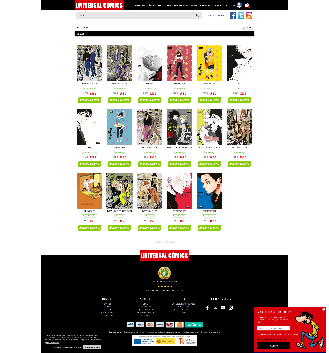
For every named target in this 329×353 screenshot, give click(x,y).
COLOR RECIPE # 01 (209, 211)
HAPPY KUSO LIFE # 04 (149, 147)
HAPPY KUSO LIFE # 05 (119, 83)
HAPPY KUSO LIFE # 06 (89, 83)
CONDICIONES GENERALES (183, 304)
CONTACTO (217, 5)
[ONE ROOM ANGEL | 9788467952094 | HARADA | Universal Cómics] (89, 191)
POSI (239, 83)
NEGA (89, 147)
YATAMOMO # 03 (179, 83)
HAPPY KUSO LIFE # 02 (149, 211)
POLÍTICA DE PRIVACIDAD (183, 309)
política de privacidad (291, 334)
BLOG (145, 304)
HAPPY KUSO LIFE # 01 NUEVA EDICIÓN (119, 211)
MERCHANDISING (181, 5)
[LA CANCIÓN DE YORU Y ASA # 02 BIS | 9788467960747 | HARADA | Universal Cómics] (179, 127)
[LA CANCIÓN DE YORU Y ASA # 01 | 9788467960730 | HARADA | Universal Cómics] (209, 127)
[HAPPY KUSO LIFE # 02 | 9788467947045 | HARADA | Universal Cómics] (149, 191)
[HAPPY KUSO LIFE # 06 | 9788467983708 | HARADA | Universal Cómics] (89, 63)
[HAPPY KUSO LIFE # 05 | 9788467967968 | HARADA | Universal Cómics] (119, 63)
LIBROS (160, 5)
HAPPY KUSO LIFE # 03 (239, 147)
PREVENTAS (107, 315)
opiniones (165, 290)
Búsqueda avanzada (216, 15)
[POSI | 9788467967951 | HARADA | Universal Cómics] (239, 63)
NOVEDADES (140, 5)
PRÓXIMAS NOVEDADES (200, 5)
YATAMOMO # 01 (119, 147)
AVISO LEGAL (183, 307)
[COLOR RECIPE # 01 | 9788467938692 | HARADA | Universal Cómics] (209, 191)
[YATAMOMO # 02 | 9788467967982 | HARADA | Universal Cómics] (209, 63)
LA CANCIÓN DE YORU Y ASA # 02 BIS (179, 147)
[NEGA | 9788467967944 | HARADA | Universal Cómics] (89, 127)
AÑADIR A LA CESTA (89, 100)
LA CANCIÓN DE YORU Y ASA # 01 (209, 147)
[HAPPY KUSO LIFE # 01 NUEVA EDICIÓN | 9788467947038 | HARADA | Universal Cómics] (119, 191)
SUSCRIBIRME (273, 345)
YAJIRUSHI (149, 83)
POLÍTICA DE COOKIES (183, 312)
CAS (228, 5)
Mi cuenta (239, 5)
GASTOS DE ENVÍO (145, 312)
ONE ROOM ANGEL (89, 211)
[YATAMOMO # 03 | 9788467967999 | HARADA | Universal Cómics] (179, 63)
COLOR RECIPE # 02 (179, 211)
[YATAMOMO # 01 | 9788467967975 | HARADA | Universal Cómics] (119, 127)
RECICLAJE (145, 315)
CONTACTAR (145, 307)
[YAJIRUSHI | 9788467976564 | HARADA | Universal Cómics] (149, 63)
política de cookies (52, 343)
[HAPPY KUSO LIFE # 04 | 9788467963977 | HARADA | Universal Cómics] (149, 127)
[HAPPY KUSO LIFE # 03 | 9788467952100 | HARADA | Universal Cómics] (239, 127)
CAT (233, 5)
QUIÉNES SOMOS (145, 309)
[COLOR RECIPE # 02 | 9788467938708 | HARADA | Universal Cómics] (179, 191)
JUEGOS (168, 5)
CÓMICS (150, 5)
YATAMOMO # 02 (209, 83)
